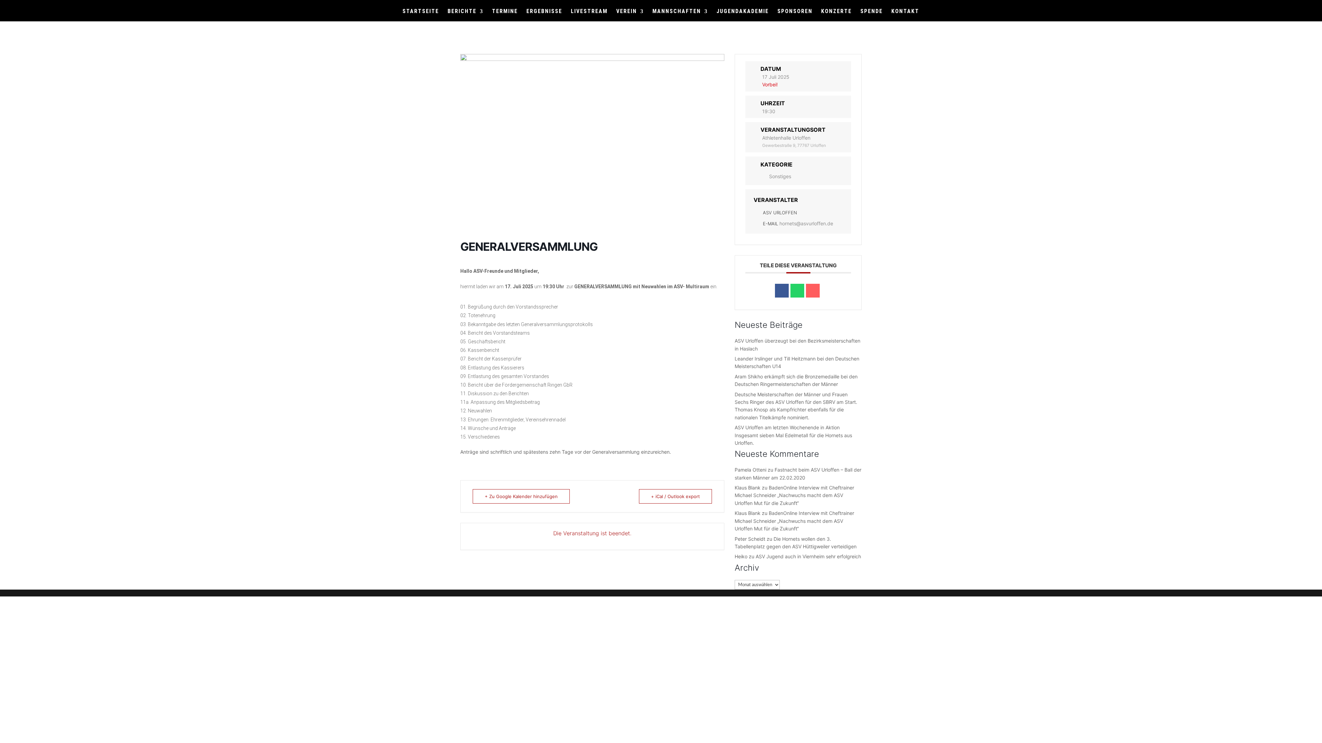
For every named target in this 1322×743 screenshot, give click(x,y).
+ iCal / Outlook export (675, 496)
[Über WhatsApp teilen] (797, 291)
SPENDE (871, 11)
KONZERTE (836, 11)
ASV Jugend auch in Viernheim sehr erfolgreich (808, 556)
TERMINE (505, 11)
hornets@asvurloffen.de (806, 223)
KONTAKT (905, 11)
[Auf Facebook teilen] (782, 291)
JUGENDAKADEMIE (742, 11)
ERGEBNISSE (544, 11)
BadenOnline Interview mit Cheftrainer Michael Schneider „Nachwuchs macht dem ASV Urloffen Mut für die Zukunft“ (794, 495)
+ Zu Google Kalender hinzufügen (521, 496)
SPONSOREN (794, 11)
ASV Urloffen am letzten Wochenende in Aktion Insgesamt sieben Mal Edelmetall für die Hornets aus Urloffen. (793, 435)
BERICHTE (462, 11)
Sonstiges (780, 176)
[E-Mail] (813, 291)
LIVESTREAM (589, 11)
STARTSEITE (420, 11)
